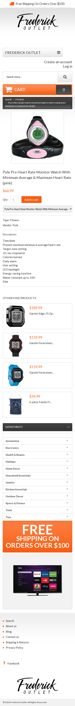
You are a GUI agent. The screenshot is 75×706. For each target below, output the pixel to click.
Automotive (12, 441)
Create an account (58, 62)
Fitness (19, 99)
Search (10, 620)
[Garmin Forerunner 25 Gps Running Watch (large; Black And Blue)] (16, 375)
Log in (67, 66)
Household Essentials (18, 475)
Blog (9, 631)
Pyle (15, 225)
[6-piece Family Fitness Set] (16, 405)
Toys (8, 517)
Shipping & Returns (17, 642)
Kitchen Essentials (16, 489)
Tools (9, 510)
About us (11, 626)
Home (8, 99)
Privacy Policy (14, 647)
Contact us (12, 636)
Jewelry (10, 482)
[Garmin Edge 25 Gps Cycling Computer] (16, 316)
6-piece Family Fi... (40, 402)
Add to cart (31, 199)
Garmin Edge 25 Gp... (41, 313)
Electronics (12, 447)
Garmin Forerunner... (41, 343)
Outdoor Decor (14, 496)
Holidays (11, 461)
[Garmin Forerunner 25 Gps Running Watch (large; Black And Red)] (16, 346)
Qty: (5, 199)
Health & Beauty (15, 454)
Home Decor (13, 468)
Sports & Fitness (15, 503)
